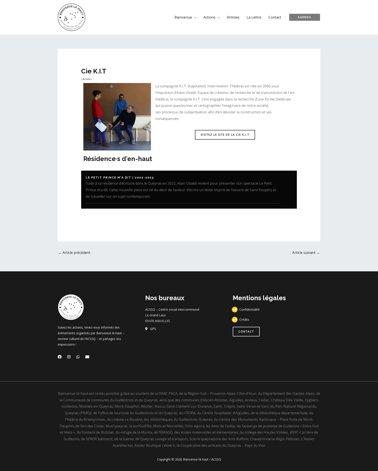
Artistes (87, 79)
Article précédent (74, 252)
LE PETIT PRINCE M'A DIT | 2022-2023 (120, 177)
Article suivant (306, 252)
